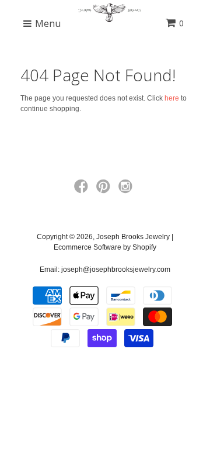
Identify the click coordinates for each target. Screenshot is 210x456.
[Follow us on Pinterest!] (105, 190)
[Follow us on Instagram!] (127, 190)
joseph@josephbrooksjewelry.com (115, 269)
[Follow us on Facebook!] (83, 190)
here (171, 98)
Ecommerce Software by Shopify (105, 247)
